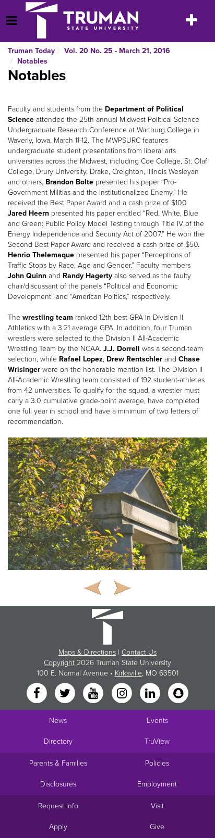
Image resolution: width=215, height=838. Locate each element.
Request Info (58, 806)
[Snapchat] (178, 693)
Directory (58, 741)
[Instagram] (123, 693)
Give (157, 826)
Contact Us (139, 652)
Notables (32, 61)
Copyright (59, 662)
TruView (157, 741)
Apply (58, 826)
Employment (157, 784)
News (58, 720)
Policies (157, 763)
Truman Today (31, 50)
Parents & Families (58, 763)
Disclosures (58, 784)
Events (157, 720)
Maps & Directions (87, 652)
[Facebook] (37, 693)
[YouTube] (94, 693)
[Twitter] (66, 693)
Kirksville (128, 673)
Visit (157, 806)
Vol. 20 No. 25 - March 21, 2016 (117, 50)
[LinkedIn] (151, 693)
